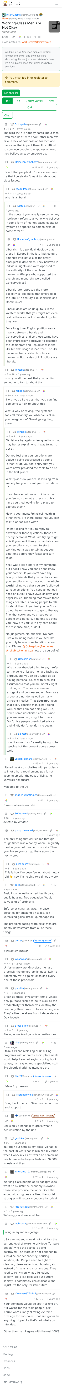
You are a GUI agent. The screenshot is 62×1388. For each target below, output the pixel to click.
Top (17, 101)
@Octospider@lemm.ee (38, 646)
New (51, 101)
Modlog (8, 1354)
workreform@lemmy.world (36, 41)
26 (6, 36)
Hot (7, 101)
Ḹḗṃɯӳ (14, 4)
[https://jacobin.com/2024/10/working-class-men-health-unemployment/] (54, 26)
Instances (9, 1361)
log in (25, 77)
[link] (13, 37)
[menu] (56, 3)
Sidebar (9, 93)
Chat (7, 115)
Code (6, 1375)
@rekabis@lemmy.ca (19, 650)
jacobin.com (9, 31)
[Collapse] (6, 124)
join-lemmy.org (12, 1382)
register (39, 77)
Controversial (34, 101)
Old (29, 107)
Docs (6, 1368)
